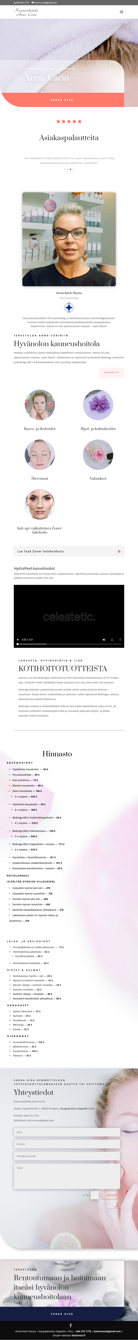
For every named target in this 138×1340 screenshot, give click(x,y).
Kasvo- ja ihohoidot (40, 429)
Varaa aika (62, 99)
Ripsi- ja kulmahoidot (98, 429)
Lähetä (111, 1195)
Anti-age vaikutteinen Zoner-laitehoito (40, 530)
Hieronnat (39, 478)
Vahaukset (98, 478)
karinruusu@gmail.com (41, 1120)
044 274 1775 (22, 2)
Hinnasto (111, 372)
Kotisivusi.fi (78, 1335)
